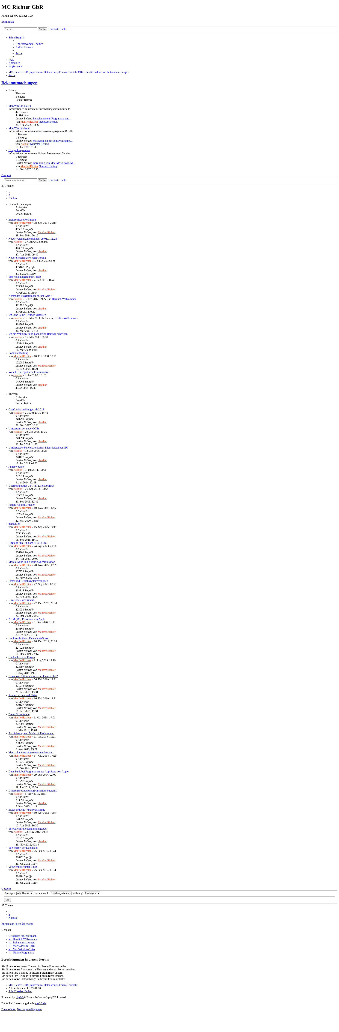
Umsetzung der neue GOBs (23, 428)
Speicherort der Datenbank (23, 847)
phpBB (20, 997)
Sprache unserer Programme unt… (52, 118)
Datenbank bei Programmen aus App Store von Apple (38, 771)
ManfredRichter (29, 121)
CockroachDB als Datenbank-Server (28, 638)
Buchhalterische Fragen (21, 657)
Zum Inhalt (7, 21)
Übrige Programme (19, 150)
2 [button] (9, 194)
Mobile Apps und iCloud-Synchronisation (31, 561)
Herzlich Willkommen (64, 298)
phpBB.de (40, 1003)
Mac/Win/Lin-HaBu (19, 105)
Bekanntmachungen (19, 82)
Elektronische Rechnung (22, 219)
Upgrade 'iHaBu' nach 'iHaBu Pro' (27, 542)
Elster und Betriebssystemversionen (28, 580)
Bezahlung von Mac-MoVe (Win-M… (54, 162)
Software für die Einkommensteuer (27, 828)
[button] (12, 198)
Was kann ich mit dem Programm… (53, 140)
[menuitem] (29, 43)
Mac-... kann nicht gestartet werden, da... (31, 752)
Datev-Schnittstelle (18, 714)
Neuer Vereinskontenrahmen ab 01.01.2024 (32, 238)
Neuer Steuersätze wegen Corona (27, 257)
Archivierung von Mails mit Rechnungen (31, 733)
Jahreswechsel (16, 466)
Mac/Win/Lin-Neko (19, 128)
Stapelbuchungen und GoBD (24, 276)
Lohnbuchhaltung (18, 352)
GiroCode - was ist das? (21, 599)
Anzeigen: (10, 893)
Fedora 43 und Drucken (21, 504)
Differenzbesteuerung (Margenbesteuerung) (32, 790)
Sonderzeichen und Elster (22, 695)
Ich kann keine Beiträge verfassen (27, 314)
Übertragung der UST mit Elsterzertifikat (31, 485)
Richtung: (78, 893)
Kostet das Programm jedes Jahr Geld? (30, 295)
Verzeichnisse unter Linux (22, 866)
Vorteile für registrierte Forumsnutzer (28, 372)
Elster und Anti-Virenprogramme (26, 809)
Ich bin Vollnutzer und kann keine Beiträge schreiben (38, 333)
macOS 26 (14, 523)
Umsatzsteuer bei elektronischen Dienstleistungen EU (38, 447)
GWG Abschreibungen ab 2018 (26, 409)
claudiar (24, 143)
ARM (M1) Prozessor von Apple (26, 619)
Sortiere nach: (42, 893)
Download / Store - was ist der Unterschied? (33, 676)
